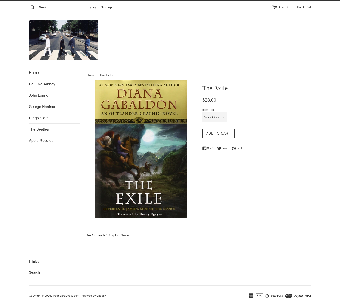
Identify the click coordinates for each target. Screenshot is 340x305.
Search (34, 272)
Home (34, 72)
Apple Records (41, 140)
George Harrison (42, 106)
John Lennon (39, 95)
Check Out (303, 7)
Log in (91, 7)
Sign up (106, 7)
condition (208, 109)
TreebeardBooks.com (66, 295)
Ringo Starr (38, 117)
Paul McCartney (42, 84)
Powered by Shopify (93, 295)
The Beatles (39, 129)
